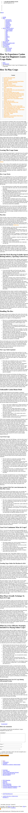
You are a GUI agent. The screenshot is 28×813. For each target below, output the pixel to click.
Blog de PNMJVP (7, 775)
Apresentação (8, 19)
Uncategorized (6, 63)
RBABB (7, 40)
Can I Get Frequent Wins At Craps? (11, 92)
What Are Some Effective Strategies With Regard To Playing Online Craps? (13, 96)
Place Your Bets (7, 103)
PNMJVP (7, 36)
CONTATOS (5, 45)
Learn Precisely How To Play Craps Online (13, 105)
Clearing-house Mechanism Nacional (11, 772)
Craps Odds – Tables (8, 113)
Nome (1, 744)
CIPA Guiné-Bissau (7, 784)
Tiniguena (5, 781)
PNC (6, 33)
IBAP (4, 18)
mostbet (1, 161)
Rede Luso (5, 782)
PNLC (6, 35)
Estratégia (7, 22)
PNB (6, 32)
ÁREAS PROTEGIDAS (8, 28)
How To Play (7, 114)
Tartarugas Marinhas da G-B (9, 773)
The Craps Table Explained (10, 85)
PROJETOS (5, 41)
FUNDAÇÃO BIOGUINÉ (9, 43)
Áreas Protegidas (9, 29)
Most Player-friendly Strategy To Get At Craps (14, 94)
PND (6, 34)
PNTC (6, 39)
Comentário (3, 732)
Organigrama (8, 24)
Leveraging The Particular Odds (11, 112)
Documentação (8, 20)
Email (1, 746)
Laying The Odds (7, 104)
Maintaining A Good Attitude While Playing (13, 115)
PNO (6, 38)
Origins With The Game (9, 101)
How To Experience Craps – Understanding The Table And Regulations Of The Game (14, 108)
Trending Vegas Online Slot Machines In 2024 (14, 93)
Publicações (8, 25)
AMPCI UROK (8, 30)
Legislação (7, 23)
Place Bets (6, 80)
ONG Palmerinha (6, 780)
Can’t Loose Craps (8, 88)
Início (4, 760)
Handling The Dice (8, 83)
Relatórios (7, 27)
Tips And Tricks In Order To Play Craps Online (14, 109)
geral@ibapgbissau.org (8, 793)
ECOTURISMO (6, 44)
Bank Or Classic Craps (9, 117)
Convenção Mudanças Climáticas (10, 787)
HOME (4, 17)
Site (1, 749)
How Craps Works (8, 78)
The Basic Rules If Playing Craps (11, 102)
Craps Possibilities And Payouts (10, 110)
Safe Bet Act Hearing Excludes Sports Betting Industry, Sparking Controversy (14, 82)
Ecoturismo (5, 770)
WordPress (13, 807)
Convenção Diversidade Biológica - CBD (12, 786)
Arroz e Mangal (6, 771)
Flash (24, 806)
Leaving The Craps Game (9, 77)
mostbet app (16, 224)
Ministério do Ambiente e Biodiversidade (11, 764)
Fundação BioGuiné (7, 785)
